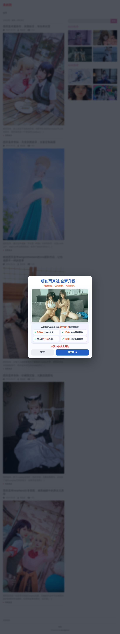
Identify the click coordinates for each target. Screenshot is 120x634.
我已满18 (72, 352)
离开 (42, 352)
